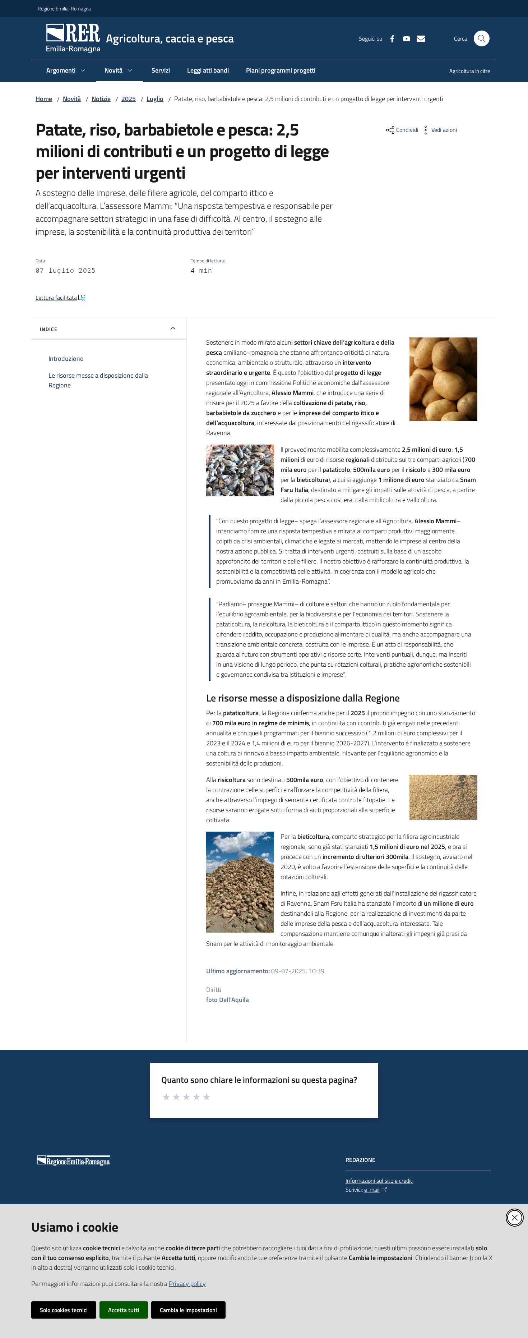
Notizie (101, 99)
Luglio (155, 99)
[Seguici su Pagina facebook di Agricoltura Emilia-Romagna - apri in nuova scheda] (389, 38)
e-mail (372, 1189)
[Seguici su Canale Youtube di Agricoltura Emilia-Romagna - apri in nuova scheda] (404, 38)
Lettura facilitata (56, 297)
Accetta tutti (123, 1310)
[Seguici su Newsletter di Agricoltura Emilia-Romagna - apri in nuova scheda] (418, 38)
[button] (481, 38)
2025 (128, 99)
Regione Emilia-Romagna (64, 8)
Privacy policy (187, 1283)
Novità (72, 99)
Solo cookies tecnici (64, 1310)
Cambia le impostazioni (188, 1310)
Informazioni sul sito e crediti (379, 1180)
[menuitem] (465, 71)
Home (44, 99)
